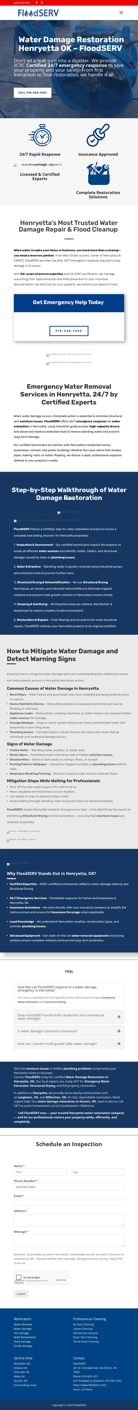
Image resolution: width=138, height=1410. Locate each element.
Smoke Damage (23, 1346)
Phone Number (26, 1181)
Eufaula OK (20, 1368)
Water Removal (23, 1324)
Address (20, 1211)
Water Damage (23, 1328)
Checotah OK (21, 1372)
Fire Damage (21, 1333)
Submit (21, 1294)
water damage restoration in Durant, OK (67, 1101)
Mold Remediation (25, 1337)
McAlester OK (22, 1363)
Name (19, 1166)
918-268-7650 (69, 330)
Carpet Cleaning (83, 1328)
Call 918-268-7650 (33, 92)
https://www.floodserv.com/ (89, 1385)
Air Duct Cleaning (83, 1324)
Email (19, 1196)
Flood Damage (22, 1341)
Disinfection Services (85, 1333)
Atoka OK (19, 1376)
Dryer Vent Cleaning (85, 1337)
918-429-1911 (90, 1376)
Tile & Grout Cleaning (86, 1341)
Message (21, 1232)
